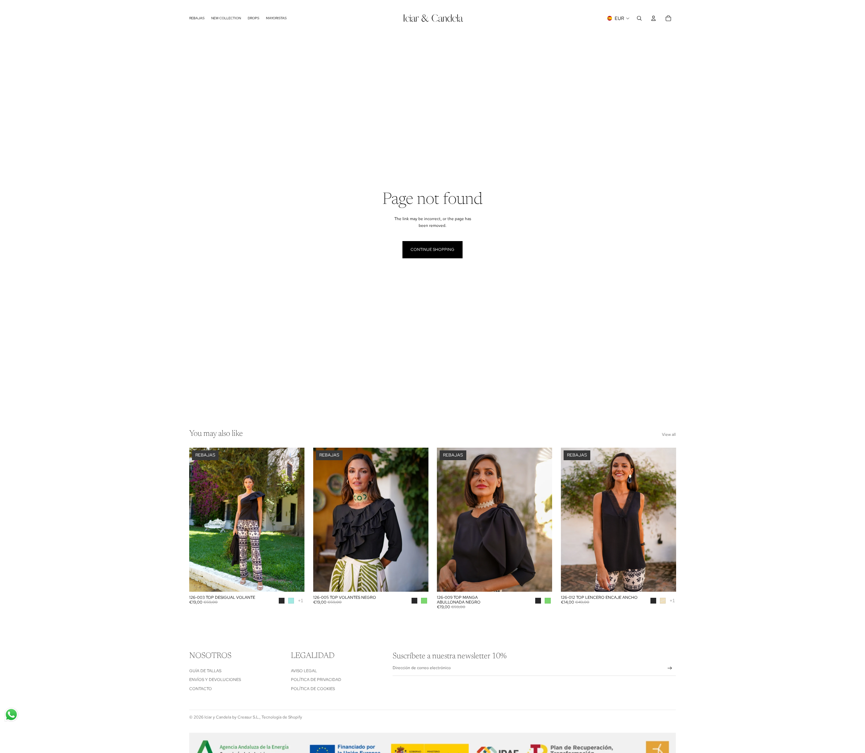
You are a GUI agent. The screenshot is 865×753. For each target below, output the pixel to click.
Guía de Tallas (205, 670)
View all (669, 434)
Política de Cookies (313, 688)
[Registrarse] (670, 668)
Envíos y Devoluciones (215, 679)
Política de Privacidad (316, 679)
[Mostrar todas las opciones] (300, 600)
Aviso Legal (304, 670)
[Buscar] (639, 18)
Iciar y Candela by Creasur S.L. (232, 717)
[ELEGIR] (294, 581)
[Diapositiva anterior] (199, 519)
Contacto (200, 688)
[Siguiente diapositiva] (294, 519)
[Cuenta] (653, 18)
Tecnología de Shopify (282, 717)
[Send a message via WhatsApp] (11, 715)
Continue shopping (432, 249)
